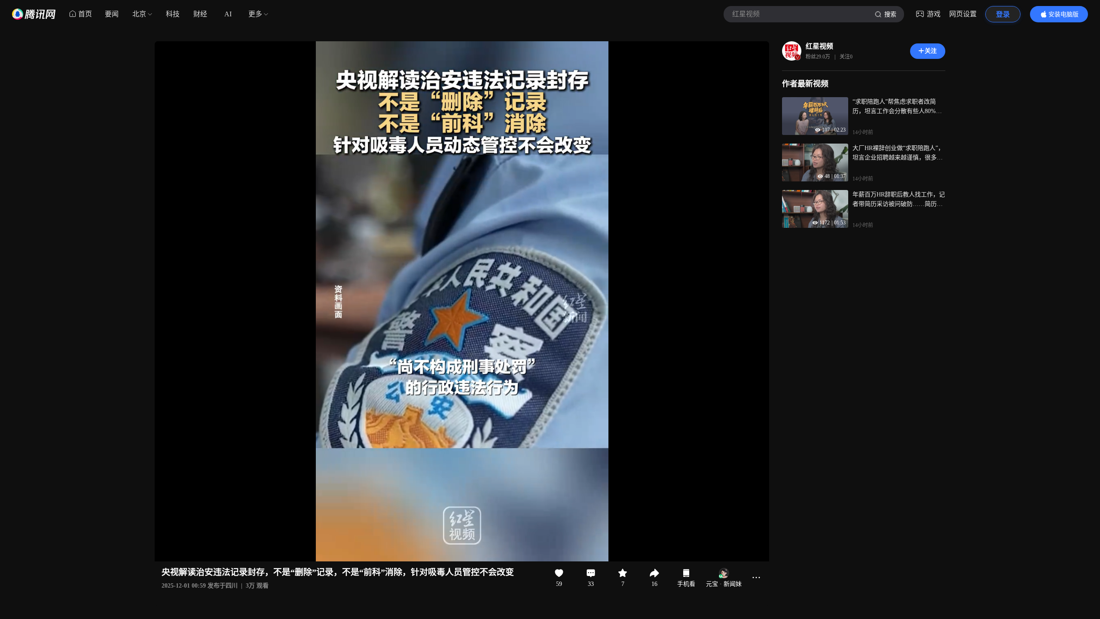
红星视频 (819, 46)
